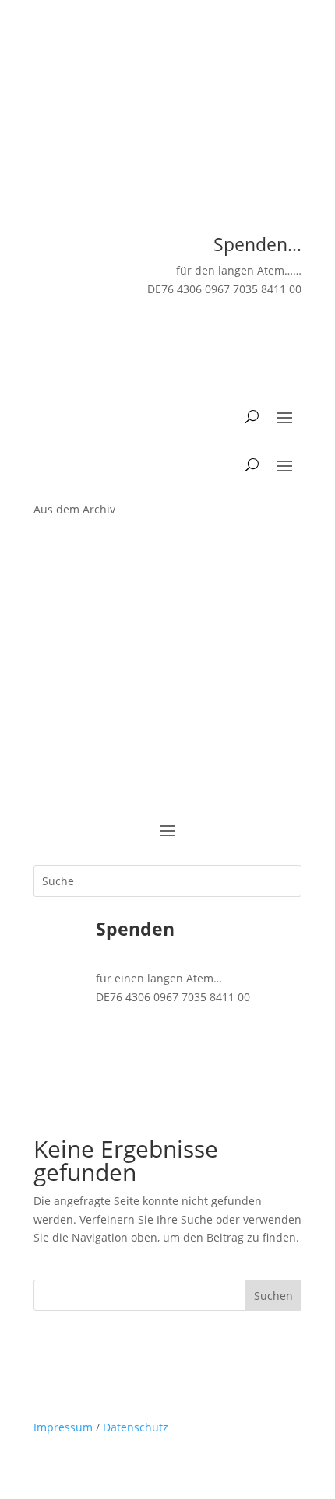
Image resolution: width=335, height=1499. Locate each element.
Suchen (273, 1295)
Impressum (63, 1427)
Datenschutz (135, 1427)
